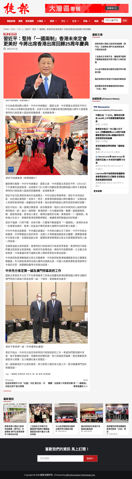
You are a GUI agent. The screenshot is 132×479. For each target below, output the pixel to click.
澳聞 (20, 21)
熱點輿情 (106, 21)
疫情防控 (21, 374)
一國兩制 (13, 374)
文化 (63, 21)
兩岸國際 (30, 21)
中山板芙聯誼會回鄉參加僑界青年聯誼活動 (110, 70)
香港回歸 (46, 374)
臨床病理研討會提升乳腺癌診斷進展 (110, 79)
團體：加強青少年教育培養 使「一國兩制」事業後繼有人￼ (68, 383)
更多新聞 (98, 191)
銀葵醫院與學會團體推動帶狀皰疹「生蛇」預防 (109, 87)
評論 (85, 21)
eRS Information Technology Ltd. (80, 475)
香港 (40, 374)
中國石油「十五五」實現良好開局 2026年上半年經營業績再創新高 (110, 118)
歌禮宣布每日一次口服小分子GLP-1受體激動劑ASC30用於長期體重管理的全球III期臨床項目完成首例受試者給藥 (110, 134)
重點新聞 (11, 21)
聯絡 (115, 21)
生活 (74, 21)
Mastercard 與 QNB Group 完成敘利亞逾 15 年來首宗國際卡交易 (110, 159)
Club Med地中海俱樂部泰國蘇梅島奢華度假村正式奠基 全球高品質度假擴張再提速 (110, 176)
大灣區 (40, 21)
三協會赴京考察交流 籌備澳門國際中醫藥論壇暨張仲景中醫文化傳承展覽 (110, 59)
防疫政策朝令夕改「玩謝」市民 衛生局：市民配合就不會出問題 (25, 383)
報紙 (96, 21)
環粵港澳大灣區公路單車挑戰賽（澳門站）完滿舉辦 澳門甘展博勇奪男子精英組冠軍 (110, 47)
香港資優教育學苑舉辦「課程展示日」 (110, 147)
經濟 (52, 21)
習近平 (28, 374)
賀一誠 (35, 374)
